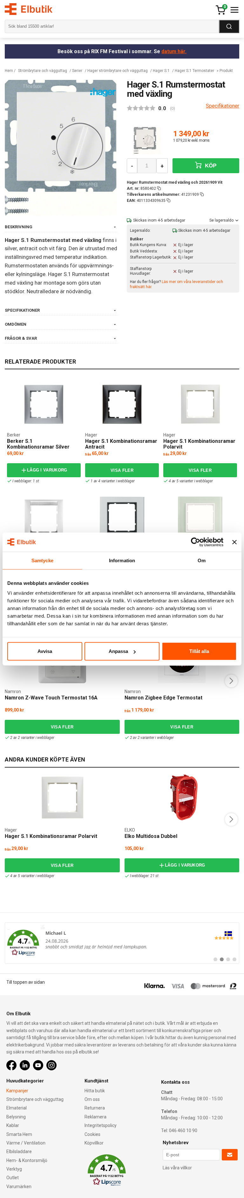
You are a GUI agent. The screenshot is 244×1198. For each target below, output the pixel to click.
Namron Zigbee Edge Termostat (163, 698)
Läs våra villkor (177, 1167)
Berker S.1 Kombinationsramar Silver (38, 444)
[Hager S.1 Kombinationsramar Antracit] (122, 404)
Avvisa (44, 651)
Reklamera (95, 1116)
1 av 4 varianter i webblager (112, 481)
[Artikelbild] (147, 141)
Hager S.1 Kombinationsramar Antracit (121, 444)
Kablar (12, 1125)
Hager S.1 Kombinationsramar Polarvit (199, 444)
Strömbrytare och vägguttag (42, 70)
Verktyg (14, 1169)
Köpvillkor (94, 1142)
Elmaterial (16, 1107)
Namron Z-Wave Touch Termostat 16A (51, 698)
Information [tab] (122, 560)
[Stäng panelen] (234, 542)
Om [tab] (202, 560)
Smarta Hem (19, 1134)
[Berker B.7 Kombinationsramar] (200, 519)
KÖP (210, 166)
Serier (77, 70)
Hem (9, 70)
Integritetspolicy (101, 1125)
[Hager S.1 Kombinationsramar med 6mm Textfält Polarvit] (44, 519)
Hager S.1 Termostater (194, 70)
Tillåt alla (199, 651)
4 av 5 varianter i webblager (191, 481)
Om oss (92, 1099)
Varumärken (18, 1186)
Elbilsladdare (19, 1151)
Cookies (92, 1134)
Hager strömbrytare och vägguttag (117, 70)
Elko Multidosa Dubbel (151, 836)
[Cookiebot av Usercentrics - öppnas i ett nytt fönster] (195, 542)
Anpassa (118, 651)
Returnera (95, 1107)
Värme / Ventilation (25, 1142)
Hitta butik (95, 1090)
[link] (122, 943)
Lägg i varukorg (47, 470)
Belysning (16, 1116)
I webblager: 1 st (25, 481)
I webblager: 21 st (144, 876)
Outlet (12, 1177)
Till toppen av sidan (25, 982)
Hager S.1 (161, 70)
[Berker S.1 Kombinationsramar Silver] (44, 404)
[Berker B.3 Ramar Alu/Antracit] (122, 519)
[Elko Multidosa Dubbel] (182, 798)
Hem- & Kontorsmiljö (26, 1160)
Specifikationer (222, 106)
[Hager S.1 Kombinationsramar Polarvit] (200, 404)
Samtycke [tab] (42, 560)
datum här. (173, 51)
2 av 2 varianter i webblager (32, 737)
